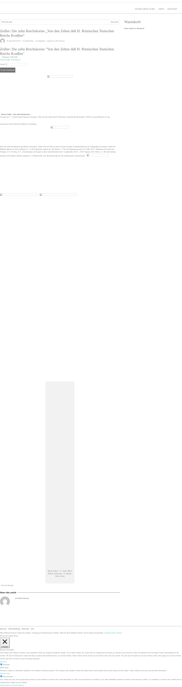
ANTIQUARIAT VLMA (145, 9)
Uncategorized (41, 41)
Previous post (7, 22)
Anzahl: (2, 64)
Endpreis (3, 60)
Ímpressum (3, 629)
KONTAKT (172, 9)
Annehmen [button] (108, 633)
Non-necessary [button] (5, 673)
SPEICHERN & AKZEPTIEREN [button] (12, 685)
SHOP (161, 9)
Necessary (6, 665)
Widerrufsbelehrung (14, 629)
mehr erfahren (117, 633)
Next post (114, 22)
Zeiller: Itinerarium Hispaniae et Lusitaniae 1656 (34, 22)
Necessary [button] (3, 662)
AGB (32, 629)
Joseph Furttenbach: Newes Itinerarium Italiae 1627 (87, 22)
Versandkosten (15, 60)
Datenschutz (25, 629)
